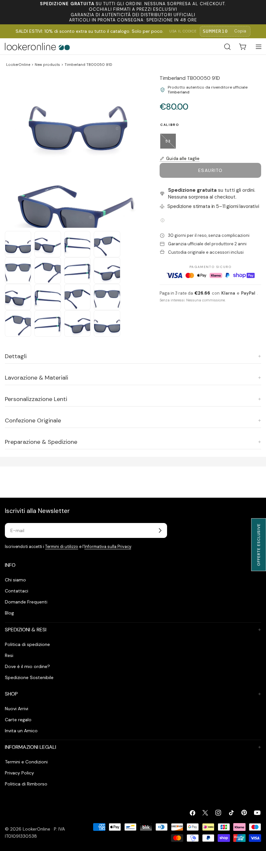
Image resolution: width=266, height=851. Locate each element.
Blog (9, 613)
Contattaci (16, 591)
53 (170, 144)
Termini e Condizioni (26, 762)
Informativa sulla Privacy (107, 546)
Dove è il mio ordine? (27, 666)
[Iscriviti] (159, 530)
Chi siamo (15, 580)
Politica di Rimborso (26, 784)
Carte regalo (18, 720)
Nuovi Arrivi (16, 708)
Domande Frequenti (26, 602)
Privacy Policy (19, 773)
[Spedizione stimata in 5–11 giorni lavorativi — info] (162, 220)
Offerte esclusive (258, 544)
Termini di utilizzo (61, 546)
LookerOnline (18, 65)
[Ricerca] (227, 46)
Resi (9, 655)
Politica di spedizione (27, 644)
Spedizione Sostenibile (29, 677)
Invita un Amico (21, 731)
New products (47, 65)
